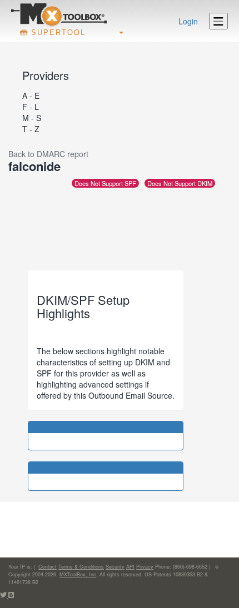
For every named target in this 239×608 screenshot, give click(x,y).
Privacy (144, 566)
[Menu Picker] (218, 21)
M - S (31, 117)
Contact (47, 566)
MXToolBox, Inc (77, 574)
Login (188, 21)
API (130, 566)
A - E (30, 95)
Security (115, 566)
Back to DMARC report (48, 153)
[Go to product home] (59, 14)
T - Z (30, 128)
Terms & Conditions (81, 566)
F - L (30, 106)
